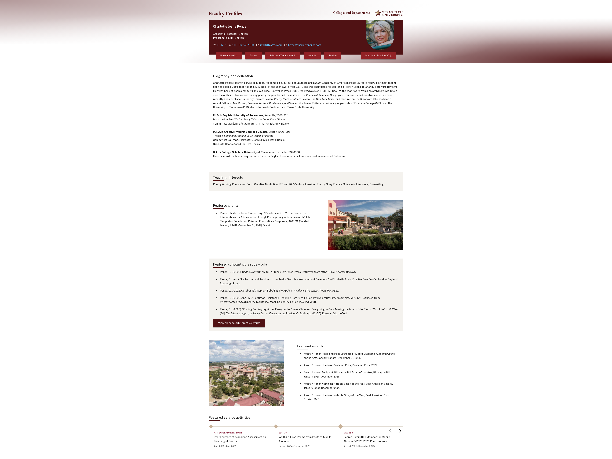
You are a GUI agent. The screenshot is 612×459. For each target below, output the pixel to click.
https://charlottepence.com (304, 45)
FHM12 (221, 45)
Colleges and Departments (351, 12)
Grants (253, 55)
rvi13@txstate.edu (271, 45)
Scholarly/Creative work (283, 55)
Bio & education (228, 55)
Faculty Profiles (225, 13)
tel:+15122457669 (243, 45)
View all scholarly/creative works (239, 323)
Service (333, 55)
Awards (312, 55)
